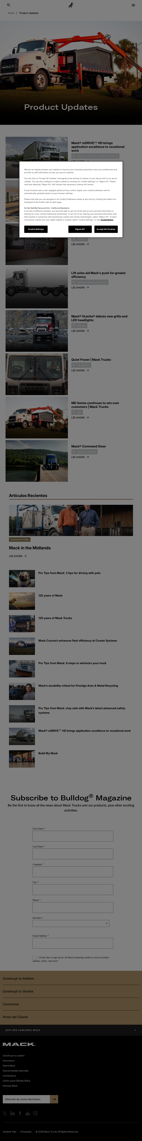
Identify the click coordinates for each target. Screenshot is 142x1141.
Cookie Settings (36, 229)
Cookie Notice (107, 220)
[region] (71, 199)
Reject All (80, 229)
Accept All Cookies (106, 229)
